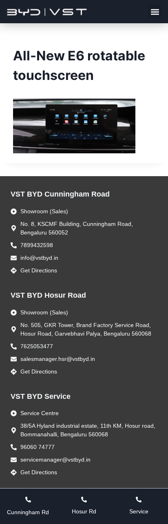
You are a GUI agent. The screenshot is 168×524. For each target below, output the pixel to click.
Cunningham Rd (28, 512)
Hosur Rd (84, 511)
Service (138, 511)
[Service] (138, 499)
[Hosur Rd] (84, 499)
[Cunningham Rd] (28, 499)
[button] (154, 11)
